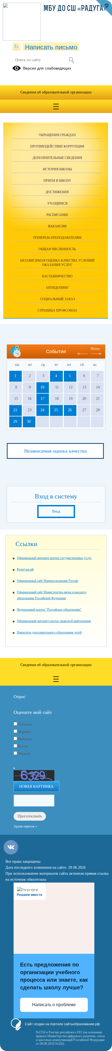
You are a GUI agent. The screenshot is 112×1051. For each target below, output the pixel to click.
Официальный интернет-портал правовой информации (54, 621)
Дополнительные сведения (57, 158)
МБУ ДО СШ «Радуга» (75, 9)
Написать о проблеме (54, 1004)
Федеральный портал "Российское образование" (49, 609)
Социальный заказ (57, 299)
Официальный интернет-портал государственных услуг (54, 558)
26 (70, 410)
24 (42, 410)
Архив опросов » (25, 826)
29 (15, 421)
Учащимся (57, 203)
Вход (56, 511)
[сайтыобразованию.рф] (104, 8)
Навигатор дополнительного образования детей (49, 632)
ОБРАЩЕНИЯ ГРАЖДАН (57, 135)
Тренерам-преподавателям (57, 238)
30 (29, 421)
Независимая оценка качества (55, 451)
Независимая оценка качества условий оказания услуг (57, 263)
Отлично (25, 724)
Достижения (57, 192)
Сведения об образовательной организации (56, 92)
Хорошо (24, 732)
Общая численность (57, 249)
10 (42, 387)
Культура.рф (25, 569)
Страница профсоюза (57, 310)
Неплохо (25, 739)
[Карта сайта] (16, 46)
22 (15, 410)
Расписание (57, 215)
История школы (57, 169)
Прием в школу (57, 181)
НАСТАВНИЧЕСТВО (57, 276)
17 (42, 399)
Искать (71, 60)
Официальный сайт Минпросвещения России (47, 581)
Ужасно (24, 754)
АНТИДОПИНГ (57, 288)
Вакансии (57, 226)
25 (56, 410)
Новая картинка (36, 787)
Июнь (95, 349)
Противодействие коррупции (57, 146)
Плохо (23, 746)
